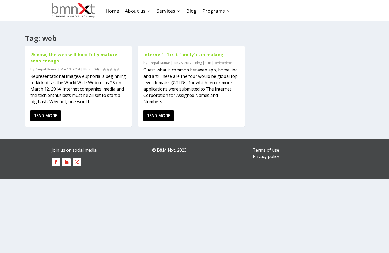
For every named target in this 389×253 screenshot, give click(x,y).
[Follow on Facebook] (56, 162)
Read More (45, 116)
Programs (213, 11)
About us (135, 11)
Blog (191, 11)
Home (112, 11)
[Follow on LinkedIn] (66, 162)
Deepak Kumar (46, 69)
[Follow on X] (77, 162)
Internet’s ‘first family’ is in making (183, 54)
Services (166, 11)
